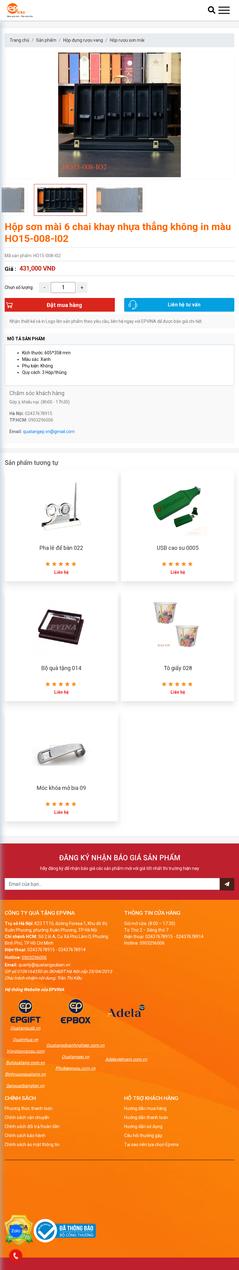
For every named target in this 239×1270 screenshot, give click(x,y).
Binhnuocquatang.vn (25, 1074)
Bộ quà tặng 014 (61, 668)
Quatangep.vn (75, 1056)
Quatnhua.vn (25, 1039)
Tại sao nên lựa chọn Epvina (151, 1144)
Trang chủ (19, 40)
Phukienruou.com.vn (75, 1068)
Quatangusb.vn (25, 1028)
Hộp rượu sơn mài (127, 40)
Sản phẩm (46, 40)
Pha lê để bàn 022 (61, 548)
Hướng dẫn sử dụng (143, 1126)
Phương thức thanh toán (29, 1108)
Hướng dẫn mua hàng (145, 1108)
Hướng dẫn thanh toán (146, 1117)
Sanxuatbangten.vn (25, 1085)
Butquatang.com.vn (25, 1062)
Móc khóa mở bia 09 (61, 788)
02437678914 (72, 949)
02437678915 (41, 949)
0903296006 (34, 957)
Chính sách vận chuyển (27, 1117)
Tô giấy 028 (178, 668)
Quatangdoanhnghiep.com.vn (75, 1045)
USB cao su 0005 (178, 548)
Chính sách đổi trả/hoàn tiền (32, 1126)
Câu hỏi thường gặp (143, 1135)
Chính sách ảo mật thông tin (32, 1144)
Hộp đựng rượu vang (83, 40)
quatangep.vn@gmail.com (49, 431)
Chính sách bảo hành (25, 1135)
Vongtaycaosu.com (26, 1051)
